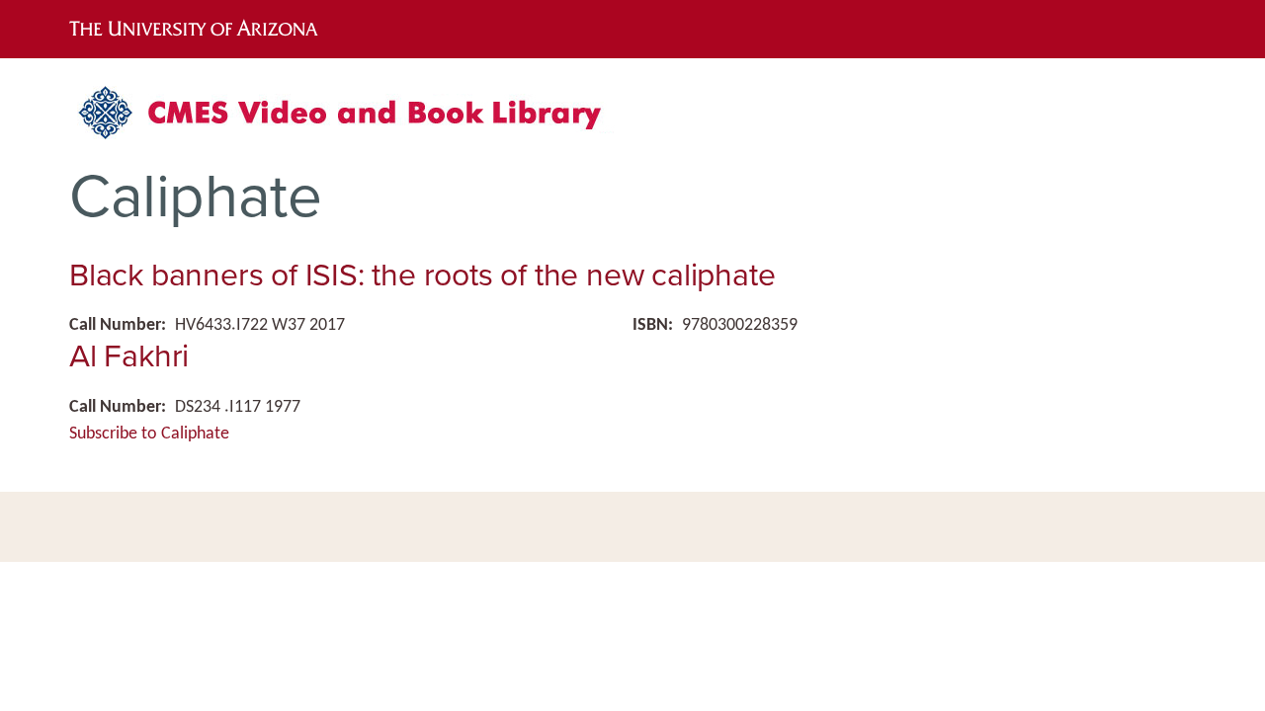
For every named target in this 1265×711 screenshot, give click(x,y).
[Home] (350, 120)
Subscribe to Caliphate (149, 434)
